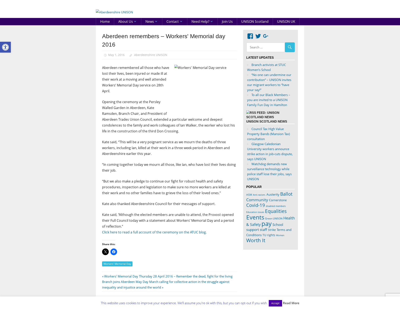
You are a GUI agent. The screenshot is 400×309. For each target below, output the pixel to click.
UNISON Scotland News (266, 121)
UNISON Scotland (255, 21)
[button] (5, 47)
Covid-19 (255, 205)
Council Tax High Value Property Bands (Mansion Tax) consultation (268, 134)
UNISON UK (286, 21)
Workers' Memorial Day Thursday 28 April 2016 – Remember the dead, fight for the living (168, 276)
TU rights (268, 235)
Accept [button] (275, 303)
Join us (227, 21)
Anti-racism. (259, 194)
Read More (291, 303)
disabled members (276, 206)
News (149, 21)
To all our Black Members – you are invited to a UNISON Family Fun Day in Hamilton (268, 100)
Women (280, 235)
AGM (249, 194)
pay (266, 223)
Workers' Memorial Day (117, 264)
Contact (172, 21)
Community (257, 200)
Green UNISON (273, 218)
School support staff (264, 227)
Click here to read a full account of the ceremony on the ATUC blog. (154, 232)
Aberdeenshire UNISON (150, 55)
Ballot (286, 194)
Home (105, 21)
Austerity (272, 194)
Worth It (255, 240)
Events (255, 217)
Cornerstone (278, 200)
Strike (272, 230)
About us (125, 21)
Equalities (276, 211)
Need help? (200, 21)
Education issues (255, 212)
